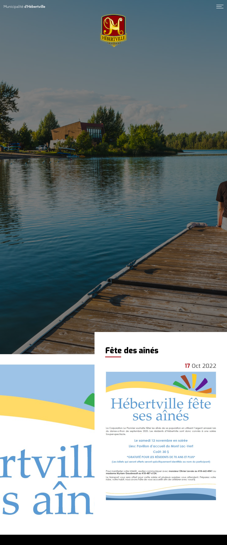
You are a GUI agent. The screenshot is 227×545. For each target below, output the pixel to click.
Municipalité (24, 6)
